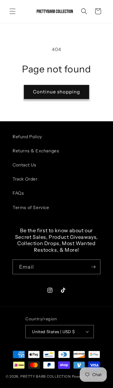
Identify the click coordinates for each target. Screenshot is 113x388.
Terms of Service (31, 207)
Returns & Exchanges (36, 151)
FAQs (18, 193)
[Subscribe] (93, 267)
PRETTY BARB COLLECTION (45, 376)
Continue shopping (56, 92)
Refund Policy (27, 136)
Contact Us (24, 165)
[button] (12, 11)
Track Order (25, 179)
